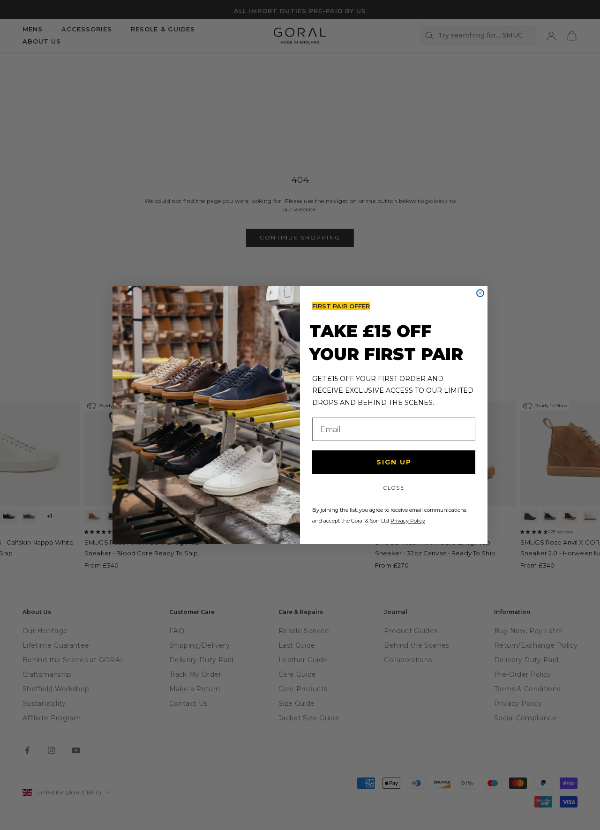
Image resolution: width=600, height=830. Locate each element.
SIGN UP (394, 462)
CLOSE (394, 488)
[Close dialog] (480, 293)
